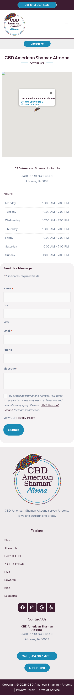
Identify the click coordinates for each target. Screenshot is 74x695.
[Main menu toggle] (67, 24)
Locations (10, 595)
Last (6, 321)
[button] (37, 5)
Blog (7, 588)
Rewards (10, 580)
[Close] (51, 93)
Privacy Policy (25, 690)
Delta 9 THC (12, 556)
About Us (10, 548)
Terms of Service (48, 690)
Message (10, 368)
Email (7, 330)
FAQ (7, 572)
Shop (8, 540)
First (6, 305)
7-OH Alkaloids (14, 564)
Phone (7, 349)
